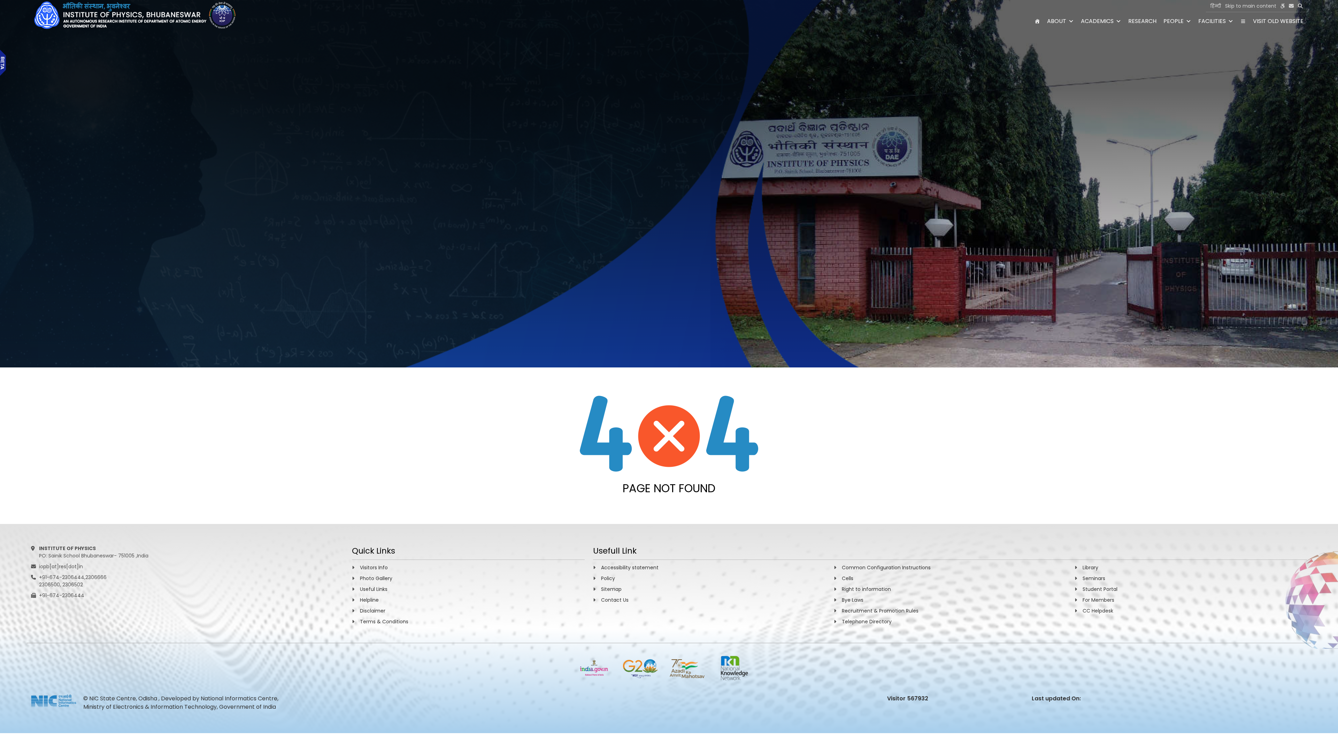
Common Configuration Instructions (886, 567)
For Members (1098, 599)
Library (1090, 567)
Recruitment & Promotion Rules (880, 610)
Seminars (1094, 578)
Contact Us (615, 599)
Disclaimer (372, 610)
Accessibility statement (630, 567)
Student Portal (1100, 589)
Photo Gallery (376, 578)
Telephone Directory (867, 621)
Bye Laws (852, 599)
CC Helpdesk (1098, 610)
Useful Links (373, 589)
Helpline (369, 599)
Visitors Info (374, 567)
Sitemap (611, 589)
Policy (608, 578)
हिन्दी (1215, 6)
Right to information (866, 589)
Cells (847, 578)
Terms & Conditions (384, 621)
